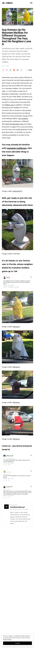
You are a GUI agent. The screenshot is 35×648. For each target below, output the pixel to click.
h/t (9, 138)
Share (30, 70)
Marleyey (16, 327)
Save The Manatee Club (14, 124)
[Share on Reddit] (14, 70)
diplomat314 (17, 191)
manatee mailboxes (17, 148)
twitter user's (10, 105)
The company (23, 118)
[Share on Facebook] (3, 70)
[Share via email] (17, 70)
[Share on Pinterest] (6, 70)
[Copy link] (21, 70)
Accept (17, 643)
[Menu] (31, 2)
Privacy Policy (7, 639)
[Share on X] (10, 70)
